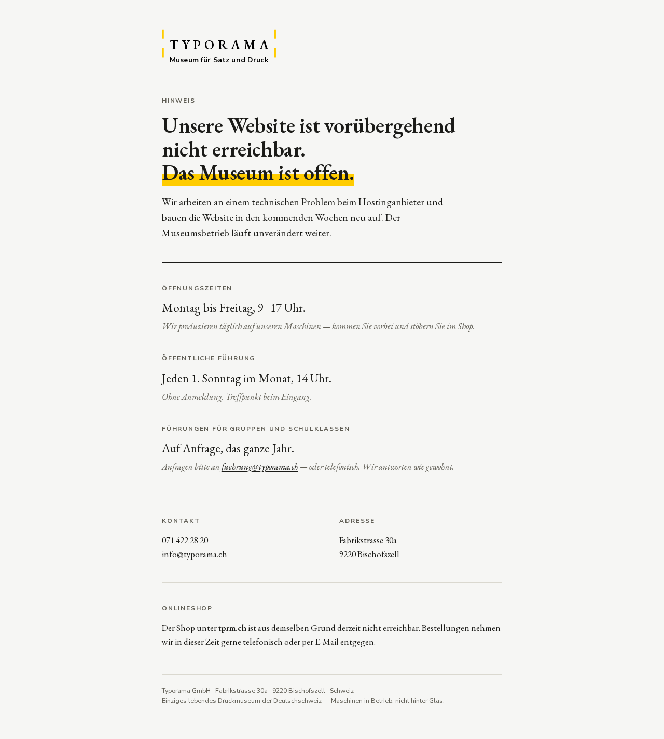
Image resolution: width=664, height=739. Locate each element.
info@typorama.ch (194, 554)
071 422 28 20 (185, 540)
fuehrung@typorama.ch (260, 466)
